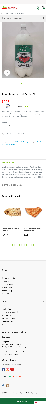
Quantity (4, 122)
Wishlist (9, 133)
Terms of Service (8, 284)
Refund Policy (7, 290)
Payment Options (8, 318)
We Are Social (9, 360)
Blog (3, 325)
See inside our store (9, 278)
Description (8, 162)
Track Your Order (8, 321)
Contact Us (6, 337)
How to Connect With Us (14, 332)
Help (4, 301)
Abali (20, 142)
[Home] (2, 18)
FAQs (4, 306)
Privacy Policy (7, 287)
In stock (12, 144)
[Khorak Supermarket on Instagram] (7, 385)
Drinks (36, 142)
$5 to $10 (14, 142)
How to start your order (10, 312)
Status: (20, 106)
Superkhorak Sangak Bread (11, 229)
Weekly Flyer (6, 309)
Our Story (5, 275)
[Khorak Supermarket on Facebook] (3, 385)
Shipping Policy (7, 315)
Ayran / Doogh (28, 142)
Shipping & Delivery (12, 185)
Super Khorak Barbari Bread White (32, 229)
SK (4, 224)
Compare (21, 133)
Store (4, 270)
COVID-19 (5, 281)
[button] (40, 402)
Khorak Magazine (8, 294)
